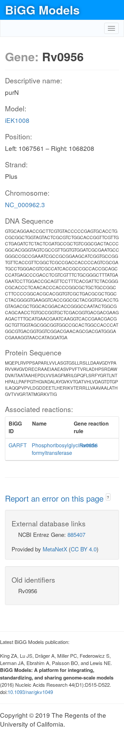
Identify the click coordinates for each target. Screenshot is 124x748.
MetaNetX (55, 549)
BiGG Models (42, 9)
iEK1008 (17, 120)
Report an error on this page (55, 498)
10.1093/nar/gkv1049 (30, 691)
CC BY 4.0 (84, 549)
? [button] (108, 497)
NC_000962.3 (25, 204)
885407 (76, 534)
